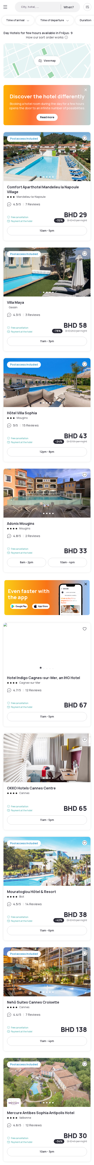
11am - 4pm (47, 1041)
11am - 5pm (47, 716)
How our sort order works (45, 37)
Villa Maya (47, 299)
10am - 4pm (67, 562)
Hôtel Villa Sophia (47, 410)
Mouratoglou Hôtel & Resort (47, 888)
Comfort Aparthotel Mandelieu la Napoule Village (47, 186)
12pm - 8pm (47, 452)
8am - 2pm (26, 562)
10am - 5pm (47, 230)
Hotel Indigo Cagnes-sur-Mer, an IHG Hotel (47, 674)
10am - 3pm (47, 1151)
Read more (47, 117)
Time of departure (52, 20)
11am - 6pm (47, 930)
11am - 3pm (47, 341)
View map (50, 60)
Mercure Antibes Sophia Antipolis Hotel (47, 1110)
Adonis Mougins (47, 520)
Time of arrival (15, 20)
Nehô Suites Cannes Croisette (47, 999)
